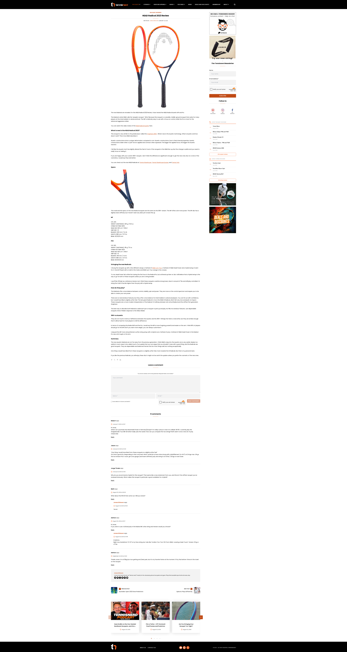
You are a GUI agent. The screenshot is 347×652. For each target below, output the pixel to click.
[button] (110, 617)
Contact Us (152, 647)
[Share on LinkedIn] (121, 360)
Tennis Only (175, 162)
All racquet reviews (223, 154)
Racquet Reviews (155, 12)
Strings (146, 4)
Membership (216, 4)
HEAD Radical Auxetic (142, 126)
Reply (112, 437)
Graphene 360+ (152, 134)
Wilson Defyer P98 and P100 (221, 131)
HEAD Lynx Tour (157, 268)
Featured (181, 4)
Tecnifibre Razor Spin (219, 168)
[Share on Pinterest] (118, 360)
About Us (143, 647)
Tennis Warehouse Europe (160, 162)
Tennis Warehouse (145, 162)
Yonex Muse (216, 126)
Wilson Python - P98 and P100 (221, 142)
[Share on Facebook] (112, 360)
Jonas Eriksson (154, 20)
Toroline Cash (217, 163)
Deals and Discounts (202, 4)
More (171, 4)
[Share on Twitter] (115, 360)
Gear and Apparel (159, 4)
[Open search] (234, 4)
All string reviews (222, 180)
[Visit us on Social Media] (180, 647)
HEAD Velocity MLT (218, 174)
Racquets (135, 4)
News (190, 4)
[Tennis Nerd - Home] (119, 4)
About (226, 4)
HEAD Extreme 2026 (218, 148)
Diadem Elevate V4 (218, 137)
